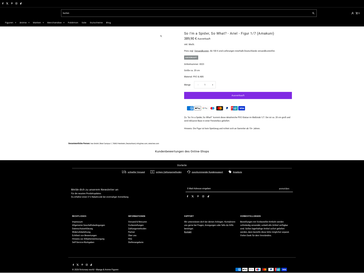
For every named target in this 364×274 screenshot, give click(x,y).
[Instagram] (16, 4)
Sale (84, 22)
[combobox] (185, 13)
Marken (37, 22)
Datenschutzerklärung (82, 228)
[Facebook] (2, 4)
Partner (131, 232)
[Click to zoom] (161, 36)
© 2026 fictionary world (83, 269)
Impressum (77, 222)
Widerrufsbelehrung (81, 232)
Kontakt (188, 232)
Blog (108, 22)
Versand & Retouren (137, 222)
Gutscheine (96, 22)
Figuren (9, 22)
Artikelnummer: (191, 64)
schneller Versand (136, 172)
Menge (187, 85)
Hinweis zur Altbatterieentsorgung (88, 239)
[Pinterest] (11, 4)
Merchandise (54, 22)
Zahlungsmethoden (137, 228)
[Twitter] (6, 4)
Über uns (132, 235)
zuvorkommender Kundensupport (207, 172)
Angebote (237, 172)
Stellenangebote (135, 242)
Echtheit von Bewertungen (84, 235)
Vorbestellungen (136, 225)
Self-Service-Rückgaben (83, 242)
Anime (23, 22)
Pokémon (73, 22)
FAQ (130, 239)
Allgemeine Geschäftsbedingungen (88, 225)
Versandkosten (201, 51)
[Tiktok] (20, 4)
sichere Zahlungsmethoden (169, 172)
